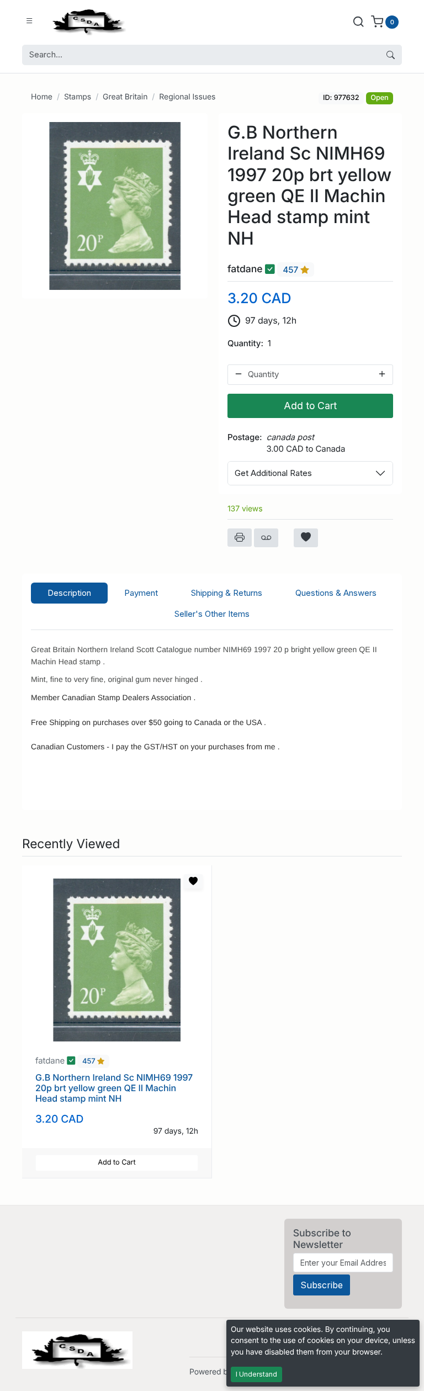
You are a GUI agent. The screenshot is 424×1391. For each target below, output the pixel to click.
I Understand (256, 1374)
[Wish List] (306, 537)
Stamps (77, 97)
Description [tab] (69, 593)
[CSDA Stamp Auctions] (86, 21)
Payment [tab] (141, 593)
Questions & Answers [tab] (336, 593)
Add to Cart (310, 405)
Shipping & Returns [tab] (226, 593)
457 (291, 270)
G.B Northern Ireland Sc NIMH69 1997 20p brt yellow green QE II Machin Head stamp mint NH (114, 1088)
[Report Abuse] (266, 537)
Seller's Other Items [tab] (212, 614)
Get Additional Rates (273, 473)
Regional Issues (187, 97)
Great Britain (125, 97)
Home (41, 97)
